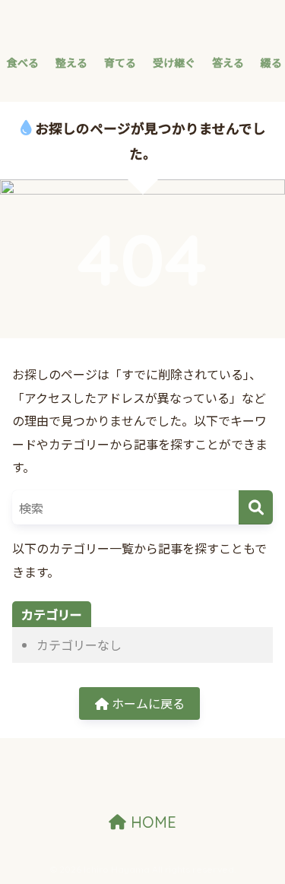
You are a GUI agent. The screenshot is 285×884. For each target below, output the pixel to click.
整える (71, 62)
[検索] (256, 507)
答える (228, 62)
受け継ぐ (174, 62)
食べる (23, 62)
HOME (151, 822)
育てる (120, 62)
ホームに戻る (147, 703)
